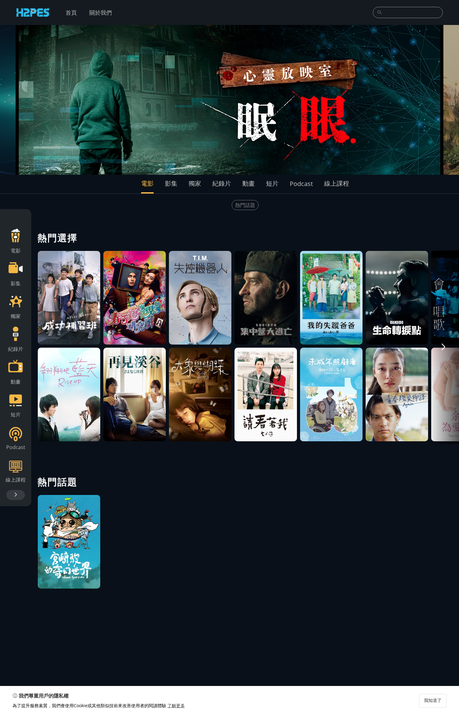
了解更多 (176, 705)
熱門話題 (245, 205)
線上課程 (336, 183)
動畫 (248, 183)
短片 (272, 183)
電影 (147, 183)
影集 (171, 183)
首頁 (71, 12)
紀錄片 (221, 183)
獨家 (195, 183)
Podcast (301, 183)
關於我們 (100, 12)
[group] (229, 100)
